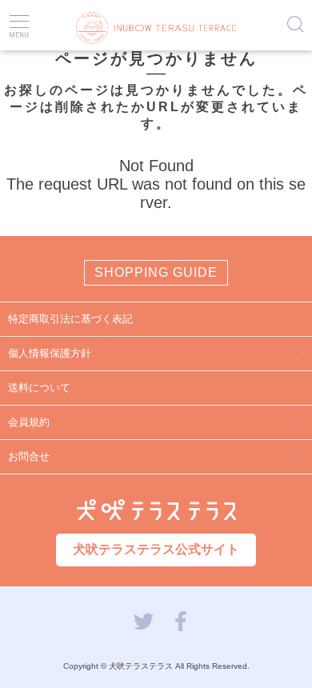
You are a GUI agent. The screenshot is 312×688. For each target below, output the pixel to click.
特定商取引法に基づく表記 (70, 319)
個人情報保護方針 (49, 353)
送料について (39, 388)
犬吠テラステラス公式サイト (156, 549)
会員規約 (29, 422)
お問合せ (29, 456)
